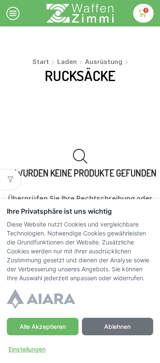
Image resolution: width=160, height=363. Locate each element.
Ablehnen (117, 326)
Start (40, 62)
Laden (67, 62)
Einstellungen (27, 349)
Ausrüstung (103, 62)
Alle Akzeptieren (43, 326)
